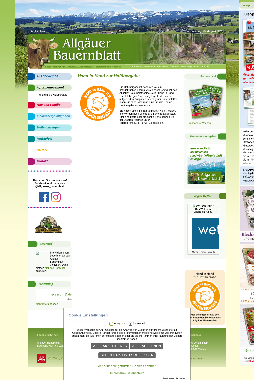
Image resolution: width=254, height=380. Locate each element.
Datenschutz (135, 373)
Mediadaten (162, 66)
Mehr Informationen (47, 303)
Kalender (193, 345)
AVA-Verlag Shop (198, 342)
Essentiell (139, 323)
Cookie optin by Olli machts (174, 378)
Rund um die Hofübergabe (52, 94)
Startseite (136, 66)
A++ (43, 31)
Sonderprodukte (197, 348)
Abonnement (149, 66)
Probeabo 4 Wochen (199, 123)
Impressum (195, 358)
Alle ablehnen (146, 346)
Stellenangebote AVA (190, 66)
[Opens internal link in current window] (206, 119)
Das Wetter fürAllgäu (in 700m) (203, 210)
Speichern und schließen (127, 355)
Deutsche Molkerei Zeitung (52, 345)
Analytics (119, 323)
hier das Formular (55, 267)
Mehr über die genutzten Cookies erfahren (127, 366)
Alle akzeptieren (110, 346)
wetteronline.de (208, 252)
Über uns (174, 66)
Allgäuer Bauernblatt (48, 342)
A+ (36, 31)
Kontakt (206, 66)
